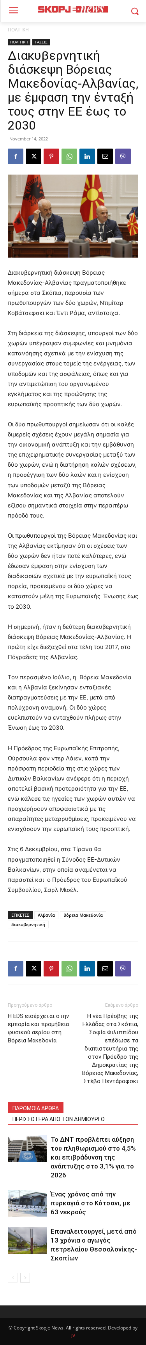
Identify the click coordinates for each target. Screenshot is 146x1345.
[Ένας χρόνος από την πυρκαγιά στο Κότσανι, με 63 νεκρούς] (27, 1203)
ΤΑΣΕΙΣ (41, 42)
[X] (33, 156)
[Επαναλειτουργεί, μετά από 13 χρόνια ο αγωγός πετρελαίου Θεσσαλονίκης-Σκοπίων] (27, 1240)
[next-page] (25, 1278)
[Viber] (123, 156)
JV (73, 1335)
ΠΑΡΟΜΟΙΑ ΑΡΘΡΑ (35, 1108)
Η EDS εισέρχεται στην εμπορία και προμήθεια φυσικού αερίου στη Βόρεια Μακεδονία (38, 1028)
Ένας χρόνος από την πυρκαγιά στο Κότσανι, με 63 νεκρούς (90, 1203)
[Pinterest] (51, 156)
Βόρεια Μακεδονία (83, 915)
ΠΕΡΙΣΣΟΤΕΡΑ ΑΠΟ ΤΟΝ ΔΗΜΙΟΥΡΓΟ (58, 1119)
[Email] (105, 156)
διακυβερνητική (28, 924)
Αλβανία (46, 915)
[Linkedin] (87, 156)
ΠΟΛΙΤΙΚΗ (18, 29)
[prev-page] (13, 1278)
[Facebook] (15, 156)
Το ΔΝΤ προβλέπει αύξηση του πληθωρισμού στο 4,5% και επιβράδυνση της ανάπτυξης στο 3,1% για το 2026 (93, 1157)
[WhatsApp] (69, 156)
